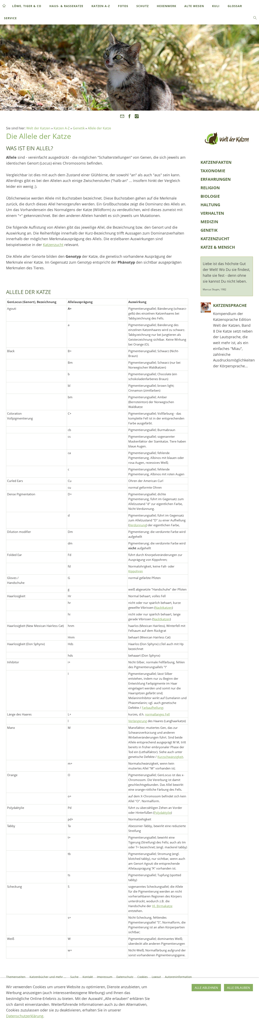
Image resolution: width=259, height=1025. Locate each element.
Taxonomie (213, 170)
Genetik (79, 128)
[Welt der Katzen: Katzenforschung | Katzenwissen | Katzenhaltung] (227, 138)
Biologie (210, 196)
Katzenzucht (53, 244)
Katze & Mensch (218, 247)
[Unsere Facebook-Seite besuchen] (129, 116)
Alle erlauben (238, 988)
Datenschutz (124, 977)
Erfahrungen (216, 179)
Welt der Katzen (38, 128)
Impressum (104, 977)
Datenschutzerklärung (24, 1015)
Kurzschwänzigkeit (170, 757)
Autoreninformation (178, 977)
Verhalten (212, 213)
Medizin (209, 221)
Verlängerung (137, 721)
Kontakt (88, 977)
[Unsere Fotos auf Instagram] (136, 116)
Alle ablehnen (206, 988)
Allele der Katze (99, 128)
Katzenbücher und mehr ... (48, 977)
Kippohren (135, 571)
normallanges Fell (157, 714)
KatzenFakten (216, 162)
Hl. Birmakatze (162, 906)
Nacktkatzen (163, 607)
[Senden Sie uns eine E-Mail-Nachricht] (122, 116)
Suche (74, 977)
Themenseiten (15, 977)
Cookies (142, 977)
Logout (156, 977)
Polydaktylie (162, 812)
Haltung (210, 204)
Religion (210, 187)
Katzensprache (230, 305)
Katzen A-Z (62, 128)
